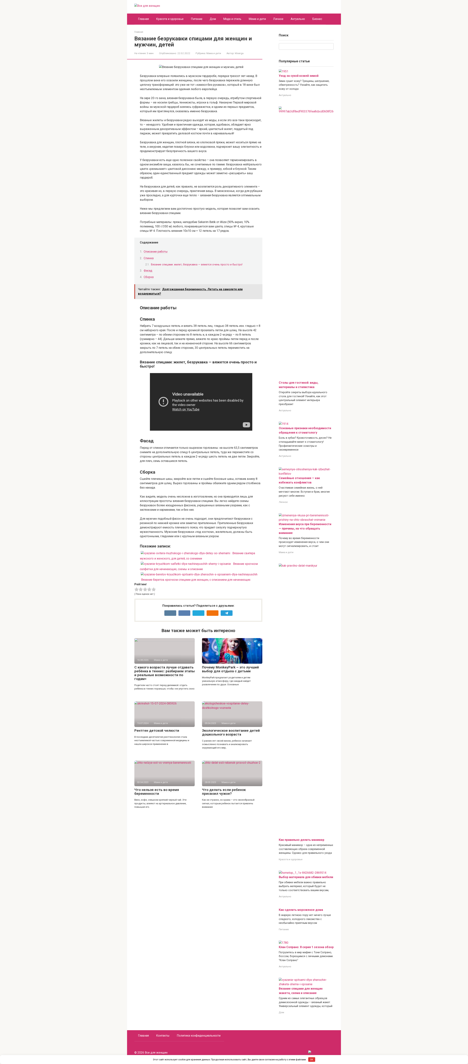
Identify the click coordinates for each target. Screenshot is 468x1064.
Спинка (149, 258)
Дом (213, 19)
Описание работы (156, 251)
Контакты (162, 1035)
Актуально (298, 19)
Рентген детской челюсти (156, 730)
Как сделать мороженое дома (301, 910)
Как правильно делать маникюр (301, 840)
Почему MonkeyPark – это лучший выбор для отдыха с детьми (230, 669)
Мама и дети (257, 19)
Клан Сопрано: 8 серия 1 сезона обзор (306, 947)
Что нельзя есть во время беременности (156, 792)
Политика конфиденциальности (198, 1035)
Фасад (148, 270)
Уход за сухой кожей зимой (298, 76)
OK (311, 1059)
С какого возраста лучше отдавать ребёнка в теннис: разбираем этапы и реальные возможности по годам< (164, 673)
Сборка (149, 277)
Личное (278, 19)
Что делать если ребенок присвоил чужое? (224, 792)
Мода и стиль (232, 19)
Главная (143, 19)
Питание (196, 19)
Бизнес (317, 19)
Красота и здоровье (170, 19)
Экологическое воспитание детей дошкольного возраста (231, 732)
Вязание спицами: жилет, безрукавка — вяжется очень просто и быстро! (196, 264)
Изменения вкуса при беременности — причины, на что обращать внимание (305, 528)
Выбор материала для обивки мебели (306, 877)
